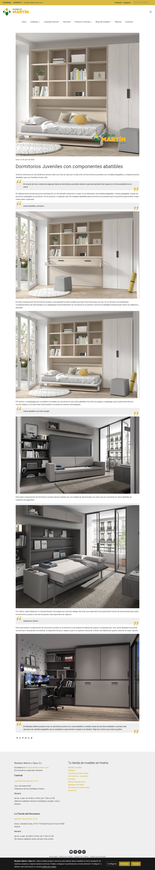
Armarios (72, 790)
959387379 (17, 3)
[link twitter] (80, 852)
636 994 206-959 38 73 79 (26, 781)
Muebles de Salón (76, 784)
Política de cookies (66, 857)
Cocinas (71, 779)
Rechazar (124, 864)
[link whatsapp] (84, 852)
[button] (35, 21)
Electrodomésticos (76, 782)
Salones (71, 770)
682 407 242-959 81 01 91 (26, 819)
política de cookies (49, 867)
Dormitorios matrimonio (79, 787)
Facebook (118, 3)
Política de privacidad (98, 857)
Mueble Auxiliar (75, 767)
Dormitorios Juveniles (78, 776)
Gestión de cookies (81, 857)
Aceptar (136, 864)
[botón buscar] (150, 12)
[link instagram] (75, 852)
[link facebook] (71, 852)
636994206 (7, 3)
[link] (16, 11)
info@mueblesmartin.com (33, 3)
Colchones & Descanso (78, 773)
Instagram (127, 3)
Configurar (112, 864)
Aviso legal (53, 857)
